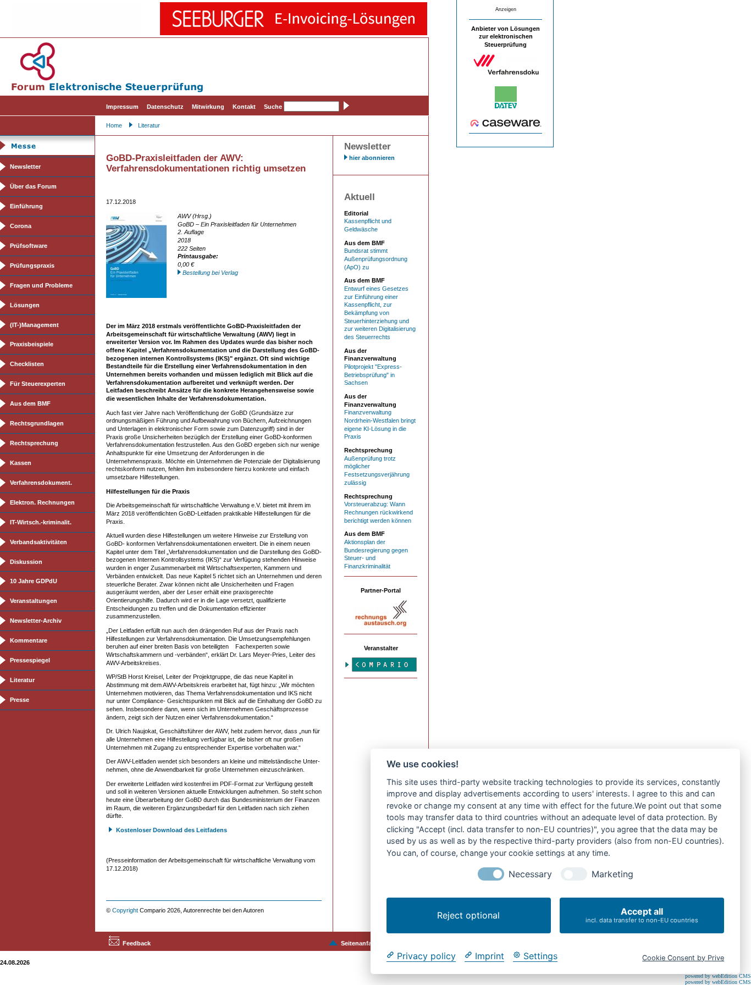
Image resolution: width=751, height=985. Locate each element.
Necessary (530, 874)
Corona (20, 226)
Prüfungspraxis (32, 265)
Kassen (20, 463)
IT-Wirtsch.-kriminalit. (40, 522)
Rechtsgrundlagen (37, 423)
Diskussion (26, 561)
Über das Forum (33, 186)
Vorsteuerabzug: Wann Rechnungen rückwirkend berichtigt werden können (378, 512)
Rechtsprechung (34, 443)
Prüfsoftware (28, 245)
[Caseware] (506, 124)
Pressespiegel (30, 660)
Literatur (149, 125)
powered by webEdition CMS (718, 976)
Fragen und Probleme (41, 285)
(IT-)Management (34, 325)
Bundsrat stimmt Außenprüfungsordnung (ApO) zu (375, 258)
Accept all (642, 915)
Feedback (137, 943)
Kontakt (244, 106)
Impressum (122, 106)
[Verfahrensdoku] (506, 73)
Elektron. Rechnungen (42, 502)
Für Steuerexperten (37, 383)
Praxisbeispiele (31, 344)
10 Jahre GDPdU (33, 581)
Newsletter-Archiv (36, 620)
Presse (19, 699)
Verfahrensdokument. (41, 482)
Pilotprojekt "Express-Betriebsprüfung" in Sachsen (373, 374)
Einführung (26, 206)
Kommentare (28, 640)
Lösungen (25, 305)
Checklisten (27, 364)
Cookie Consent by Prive (683, 957)
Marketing (612, 874)
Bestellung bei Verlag (210, 272)
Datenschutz (165, 106)
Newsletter (25, 166)
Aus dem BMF (30, 403)
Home (114, 125)
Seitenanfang (360, 943)
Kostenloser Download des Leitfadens (171, 830)
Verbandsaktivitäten (38, 542)
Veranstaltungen (33, 600)
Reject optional (468, 915)
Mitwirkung (208, 106)
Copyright (125, 910)
